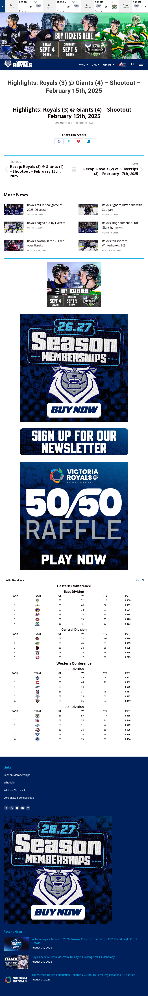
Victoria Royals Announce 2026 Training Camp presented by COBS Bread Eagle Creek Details (84, 941)
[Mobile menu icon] (140, 64)
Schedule (9, 782)
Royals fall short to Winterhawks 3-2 (114, 243)
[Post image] (13, 209)
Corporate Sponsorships (19, 797)
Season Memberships (17, 775)
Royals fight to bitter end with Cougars (122, 207)
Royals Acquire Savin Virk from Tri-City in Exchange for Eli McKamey (73, 957)
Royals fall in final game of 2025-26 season (44, 207)
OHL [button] (94, 64)
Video (69, 122)
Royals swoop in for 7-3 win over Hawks (45, 243)
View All (140, 580)
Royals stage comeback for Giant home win (120, 225)
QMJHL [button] (107, 64)
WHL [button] (82, 64)
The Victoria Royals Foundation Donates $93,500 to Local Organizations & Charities (83, 974)
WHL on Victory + (14, 790)
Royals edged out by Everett (46, 223)
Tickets (22, 11)
